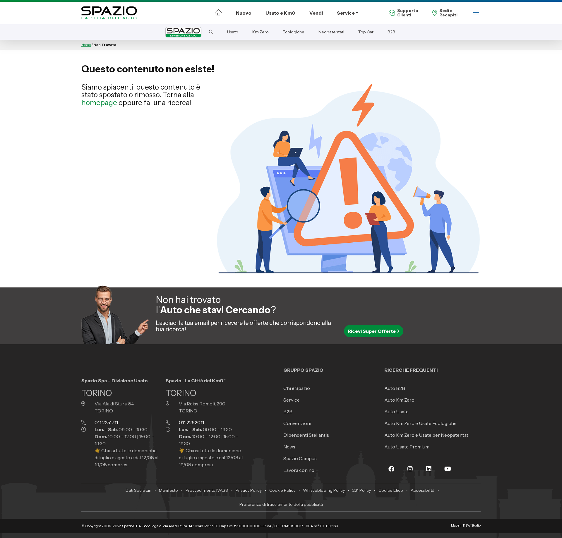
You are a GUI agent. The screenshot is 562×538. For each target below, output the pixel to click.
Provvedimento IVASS (207, 490)
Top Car (365, 32)
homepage (99, 102)
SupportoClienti (407, 13)
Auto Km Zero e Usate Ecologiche (420, 423)
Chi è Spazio (296, 388)
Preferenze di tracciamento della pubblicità (281, 504)
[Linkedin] (429, 469)
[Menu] (476, 13)
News (289, 447)
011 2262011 (191, 422)
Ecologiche (293, 32)
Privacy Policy (249, 490)
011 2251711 (106, 422)
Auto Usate (396, 411)
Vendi (316, 13)
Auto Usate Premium (406, 447)
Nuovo (243, 13)
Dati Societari (138, 490)
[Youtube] (448, 469)
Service (346, 13)
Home (86, 44)
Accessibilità (422, 490)
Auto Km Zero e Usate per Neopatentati (427, 435)
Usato (232, 32)
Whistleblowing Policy (324, 490)
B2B (391, 32)
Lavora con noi (299, 470)
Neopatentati (331, 32)
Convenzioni (297, 423)
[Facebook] (391, 469)
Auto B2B (394, 388)
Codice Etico (390, 490)
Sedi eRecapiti (448, 13)
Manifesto (168, 490)
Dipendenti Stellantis (306, 435)
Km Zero (260, 32)
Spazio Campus (300, 458)
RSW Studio (472, 525)
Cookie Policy (282, 490)
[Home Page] (218, 13)
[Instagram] (410, 469)
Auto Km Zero (399, 400)
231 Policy (361, 490)
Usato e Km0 (280, 13)
